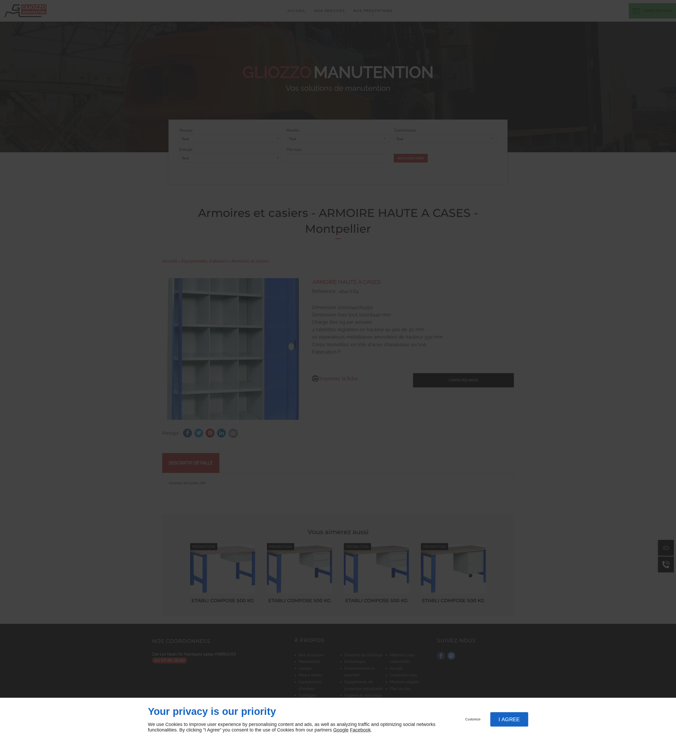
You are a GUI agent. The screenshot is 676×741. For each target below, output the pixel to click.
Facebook (360, 730)
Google (341, 730)
